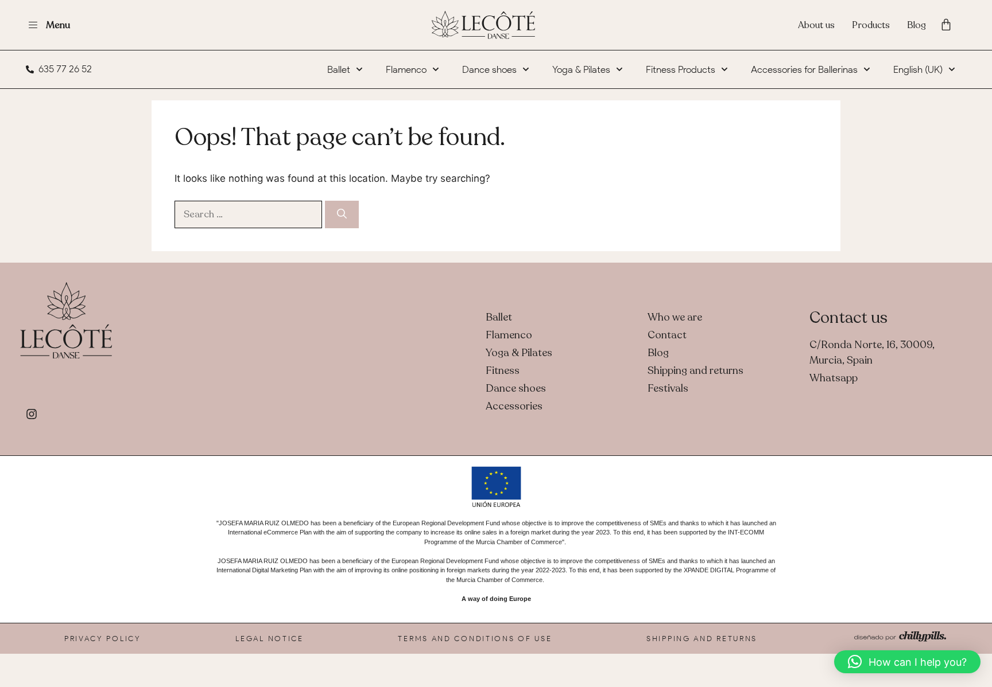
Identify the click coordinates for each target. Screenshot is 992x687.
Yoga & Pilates (581, 69)
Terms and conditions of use (475, 638)
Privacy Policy (102, 638)
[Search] (342, 214)
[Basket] (946, 24)
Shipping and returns (701, 638)
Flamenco (406, 69)
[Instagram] (31, 414)
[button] (907, 661)
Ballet (338, 69)
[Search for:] (250, 214)
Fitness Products (680, 69)
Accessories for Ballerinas (804, 69)
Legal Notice (269, 638)
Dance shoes (489, 69)
